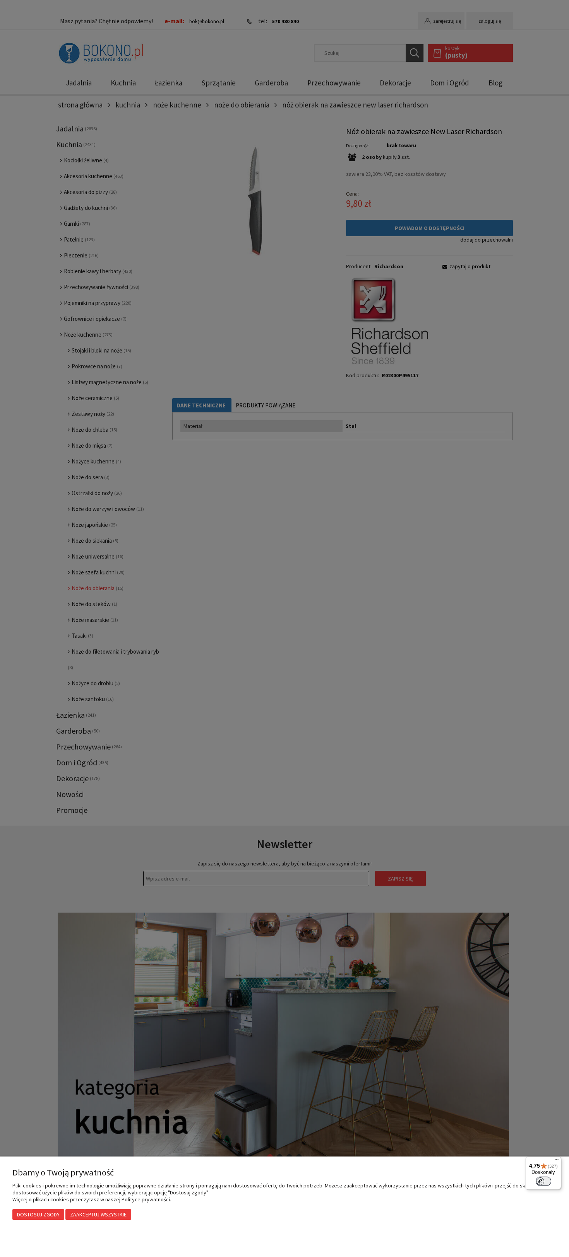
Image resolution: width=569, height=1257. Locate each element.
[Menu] (556, 1161)
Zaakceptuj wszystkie (98, 1214)
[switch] (543, 1181)
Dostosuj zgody (38, 1214)
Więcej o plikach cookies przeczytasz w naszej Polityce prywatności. (91, 1199)
